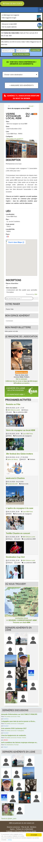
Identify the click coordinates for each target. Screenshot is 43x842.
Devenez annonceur (13, 827)
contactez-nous (21, 618)
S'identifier (35, 50)
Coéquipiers (20, 723)
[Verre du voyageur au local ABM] (21, 149)
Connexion (9, 321)
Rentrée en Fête (13, 404)
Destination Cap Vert (15, 557)
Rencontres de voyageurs (14, 139)
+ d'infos (9, 840)
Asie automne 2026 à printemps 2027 (14, 728)
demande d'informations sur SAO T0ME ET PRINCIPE (19, 714)
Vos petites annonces (10, 716)
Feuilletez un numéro (22, 383)
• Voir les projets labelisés (9, 27)
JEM (35, 294)
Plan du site (25, 827)
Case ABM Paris (27, 434)
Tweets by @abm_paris (8, 818)
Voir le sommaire (21, 379)
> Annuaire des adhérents (21, 85)
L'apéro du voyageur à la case (19, 508)
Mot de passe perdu (21, 54)
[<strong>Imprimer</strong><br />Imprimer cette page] (32, 114)
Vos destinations (8, 744)
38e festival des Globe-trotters (19, 454)
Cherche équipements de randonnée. (13, 735)
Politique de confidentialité (24, 829)
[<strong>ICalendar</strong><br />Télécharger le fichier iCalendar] (35, 114)
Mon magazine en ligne (9, 18)
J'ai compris (34, 835)
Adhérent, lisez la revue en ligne (16, 381)
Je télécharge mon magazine (10, 15)
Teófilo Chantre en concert (18, 533)
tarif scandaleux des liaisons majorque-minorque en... (19, 742)
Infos (18, 716)
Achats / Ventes (21, 737)
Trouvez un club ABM (21, 622)
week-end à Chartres (15, 478)
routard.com (30, 823)
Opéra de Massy (12, 459)
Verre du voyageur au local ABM (20, 430)
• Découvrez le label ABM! (9, 24)
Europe (17, 744)
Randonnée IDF (12, 484)
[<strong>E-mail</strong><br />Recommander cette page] (30, 114)
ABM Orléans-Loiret (13, 410)
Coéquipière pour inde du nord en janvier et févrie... (18, 721)
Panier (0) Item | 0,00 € (13, 3)
